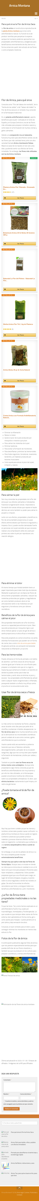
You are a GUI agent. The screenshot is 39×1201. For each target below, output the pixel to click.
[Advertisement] (19, 75)
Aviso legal (20, 1192)
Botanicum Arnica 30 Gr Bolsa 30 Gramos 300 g (19, 234)
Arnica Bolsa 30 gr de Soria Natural (16, 370)
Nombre (6, 1094)
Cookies (26, 1192)
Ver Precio (20, 198)
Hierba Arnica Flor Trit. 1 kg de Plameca (18, 324)
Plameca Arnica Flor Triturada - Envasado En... (19, 188)
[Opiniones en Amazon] (7, 192)
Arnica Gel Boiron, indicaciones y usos (22, 1163)
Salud (4, 18)
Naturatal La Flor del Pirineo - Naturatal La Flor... (19, 279)
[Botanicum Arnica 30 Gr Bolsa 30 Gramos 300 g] (19, 218)
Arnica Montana (19, 5)
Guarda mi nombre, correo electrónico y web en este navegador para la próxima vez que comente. (19, 1102)
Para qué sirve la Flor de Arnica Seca (22, 1132)
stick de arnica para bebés (26, 643)
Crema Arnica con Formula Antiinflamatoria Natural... (19, 416)
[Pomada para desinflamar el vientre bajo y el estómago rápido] (6, 1155)
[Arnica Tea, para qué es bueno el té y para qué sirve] (6, 1176)
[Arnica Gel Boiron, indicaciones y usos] (6, 1166)
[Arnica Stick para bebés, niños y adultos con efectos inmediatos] (6, 1145)
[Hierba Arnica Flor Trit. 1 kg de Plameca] (19, 309)
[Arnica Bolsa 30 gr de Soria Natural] (19, 355)
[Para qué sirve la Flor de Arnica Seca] (6, 1135)
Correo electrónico (26, 1094)
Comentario (7, 1080)
